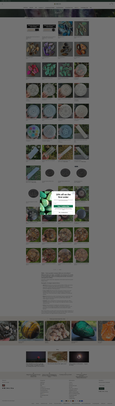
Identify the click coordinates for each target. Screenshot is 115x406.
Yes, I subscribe (63, 206)
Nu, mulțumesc (63, 212)
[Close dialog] (73, 193)
